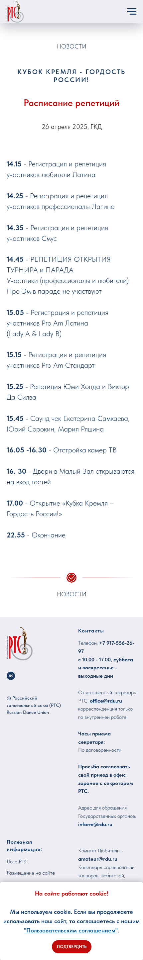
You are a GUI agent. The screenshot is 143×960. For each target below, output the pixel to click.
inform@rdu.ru (95, 824)
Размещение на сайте (31, 873)
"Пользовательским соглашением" (71, 930)
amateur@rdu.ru (97, 859)
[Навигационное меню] (131, 11)
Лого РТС (17, 861)
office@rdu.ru (106, 701)
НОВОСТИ (71, 46)
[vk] (11, 676)
